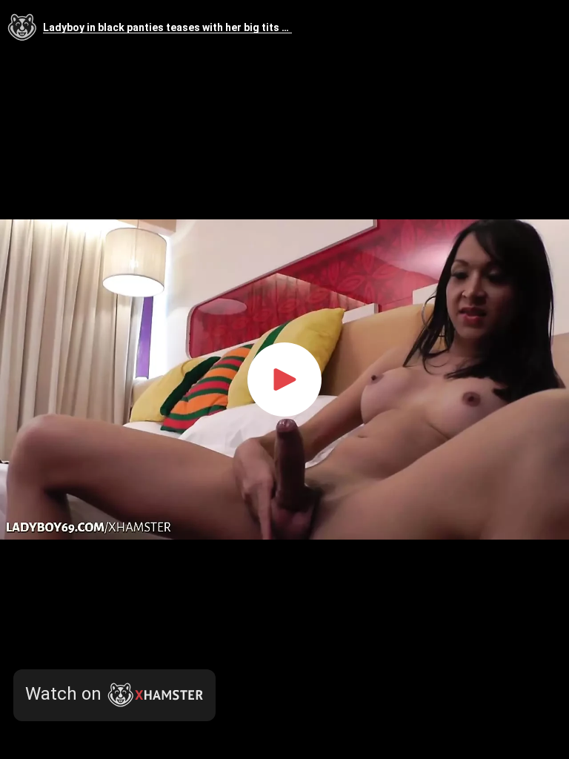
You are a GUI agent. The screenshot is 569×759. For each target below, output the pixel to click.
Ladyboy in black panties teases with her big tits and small (167, 27)
